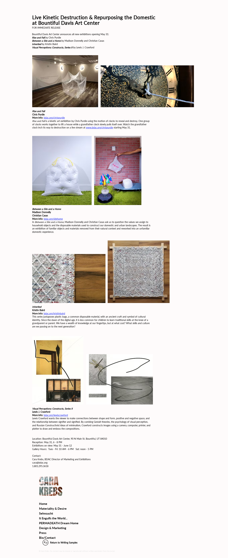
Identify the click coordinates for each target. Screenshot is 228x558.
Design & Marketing (52, 528)
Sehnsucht (46, 513)
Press (42, 533)
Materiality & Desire (53, 508)
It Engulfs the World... (53, 518)
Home (43, 503)
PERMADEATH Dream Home (58, 523)
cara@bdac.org (39, 462)
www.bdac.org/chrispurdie (99, 127)
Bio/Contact (47, 537)
